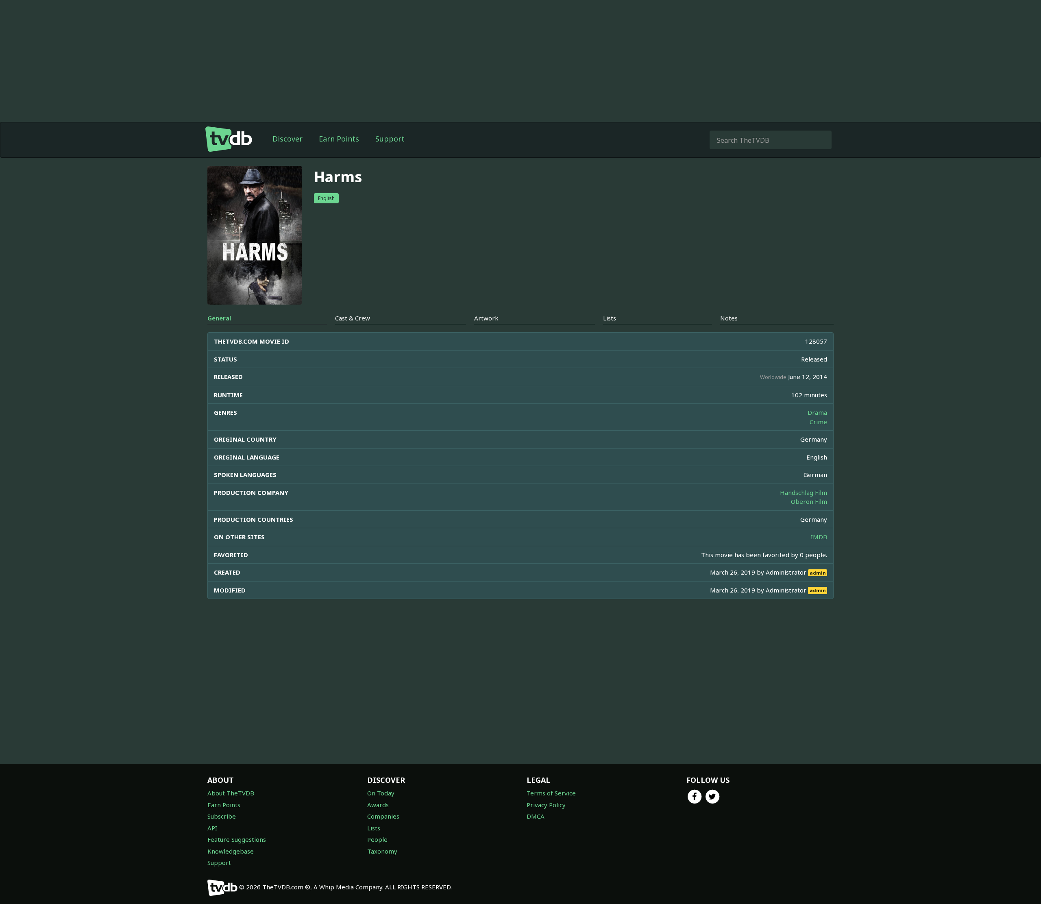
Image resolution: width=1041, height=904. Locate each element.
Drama (817, 412)
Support (390, 139)
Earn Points (339, 139)
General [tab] (219, 318)
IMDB (819, 537)
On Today (380, 793)
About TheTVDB (230, 793)
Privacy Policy (546, 805)
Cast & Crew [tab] (352, 318)
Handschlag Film (803, 492)
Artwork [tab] (486, 318)
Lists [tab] (609, 318)
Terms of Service (551, 793)
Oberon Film (809, 501)
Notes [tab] (729, 318)
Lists (373, 828)
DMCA (535, 816)
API (212, 828)
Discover (287, 139)
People (377, 839)
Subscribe (221, 816)
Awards (378, 805)
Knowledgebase (230, 851)
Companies (383, 816)
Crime (818, 422)
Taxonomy (382, 851)
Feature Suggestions (236, 839)
